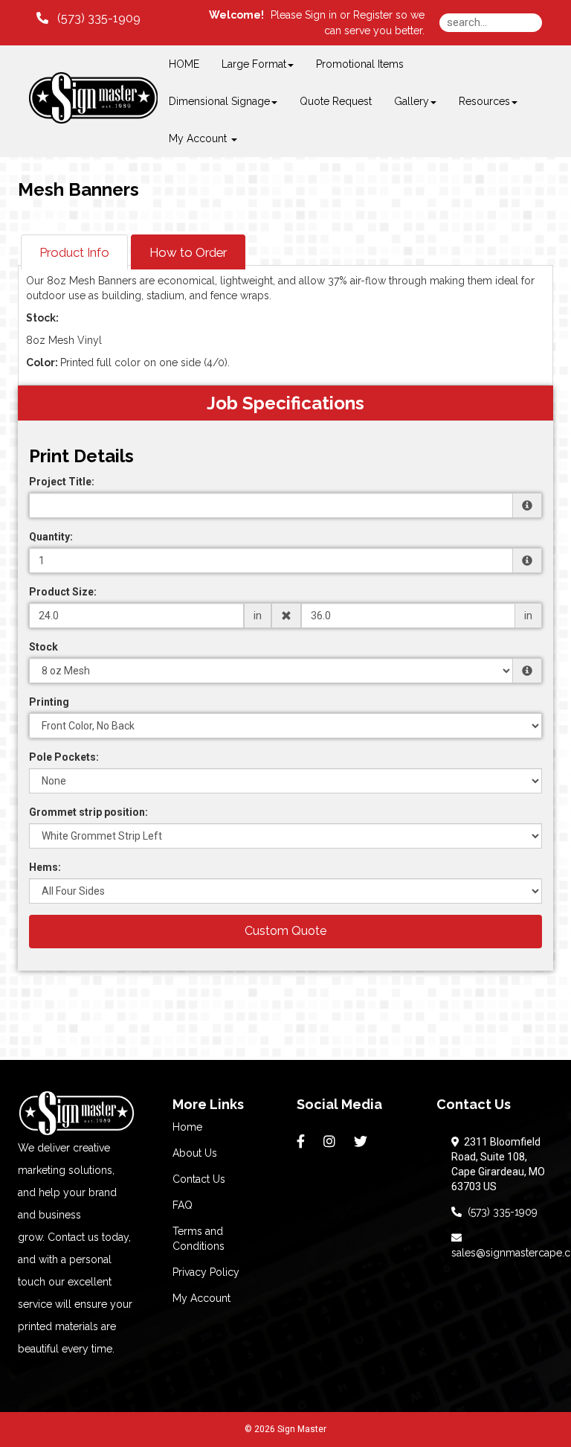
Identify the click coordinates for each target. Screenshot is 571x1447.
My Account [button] (199, 138)
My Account (201, 1298)
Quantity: (51, 537)
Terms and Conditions (198, 1238)
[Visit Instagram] (331, 1141)
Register (373, 15)
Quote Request (336, 101)
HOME (184, 64)
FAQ (182, 1205)
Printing (49, 702)
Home (187, 1127)
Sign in (321, 15)
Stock (43, 647)
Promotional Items (360, 64)
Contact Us (198, 1179)
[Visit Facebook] (303, 1141)
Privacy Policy (205, 1272)
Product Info (74, 252)
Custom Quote (285, 931)
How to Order (188, 252)
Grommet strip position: (88, 812)
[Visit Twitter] (362, 1141)
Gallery (411, 101)
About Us (194, 1153)
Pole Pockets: (64, 757)
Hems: (45, 867)
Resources (484, 101)
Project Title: (61, 482)
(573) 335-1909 (500, 1212)
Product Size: (63, 592)
